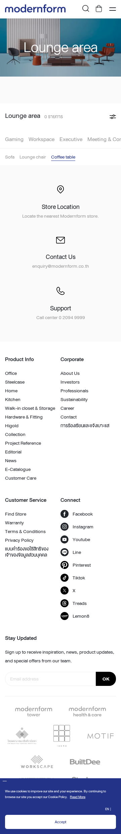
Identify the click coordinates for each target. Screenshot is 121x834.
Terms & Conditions (25, 531)
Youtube (81, 539)
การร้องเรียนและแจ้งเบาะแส (85, 426)
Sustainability (74, 399)
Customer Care (20, 478)
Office (11, 373)
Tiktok (79, 578)
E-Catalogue (18, 469)
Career (67, 408)
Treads (80, 603)
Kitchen (13, 399)
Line (77, 552)
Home (11, 391)
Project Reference (23, 443)
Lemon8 (81, 616)
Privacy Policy (19, 540)
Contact (69, 417)
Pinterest (82, 565)
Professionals (74, 391)
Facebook (83, 514)
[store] (99, 9)
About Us (70, 373)
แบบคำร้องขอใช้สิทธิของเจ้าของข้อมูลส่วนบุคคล (26, 552)
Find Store (15, 514)
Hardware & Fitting (24, 417)
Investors (70, 382)
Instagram (83, 527)
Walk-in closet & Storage (30, 408)
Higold (11, 426)
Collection (15, 434)
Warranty (14, 523)
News (10, 460)
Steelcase (15, 382)
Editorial (13, 452)
